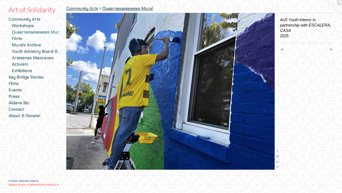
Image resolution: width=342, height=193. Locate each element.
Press (14, 96)
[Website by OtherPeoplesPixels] (331, 10)
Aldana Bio (19, 102)
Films (17, 38)
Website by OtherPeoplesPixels (34, 184)
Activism (20, 64)
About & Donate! (25, 115)
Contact (16, 109)
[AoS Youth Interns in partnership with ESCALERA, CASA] (170, 91)
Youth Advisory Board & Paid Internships (37, 51)
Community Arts (24, 19)
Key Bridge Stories (26, 77)
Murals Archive (26, 44)
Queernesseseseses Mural (37, 32)
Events (15, 89)
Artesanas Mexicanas (32, 57)
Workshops (23, 25)
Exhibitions (22, 70)
